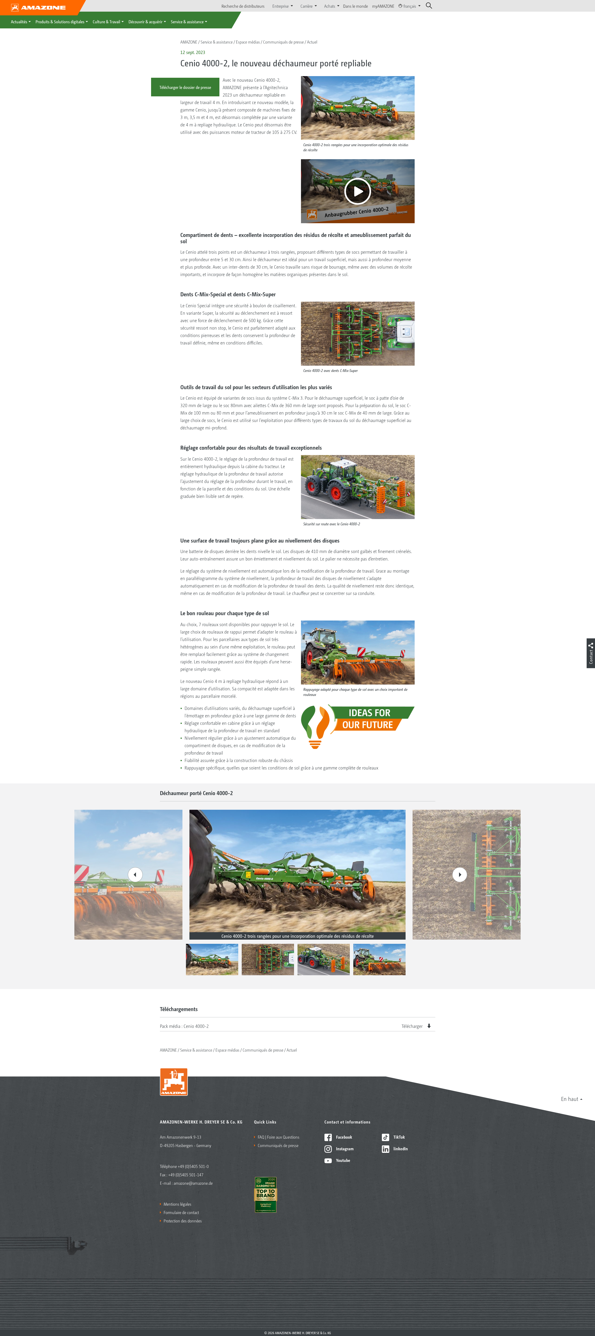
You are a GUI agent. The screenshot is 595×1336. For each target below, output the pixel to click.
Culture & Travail (106, 21)
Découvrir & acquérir (145, 21)
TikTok (399, 1137)
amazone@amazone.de (193, 1183)
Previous (135, 874)
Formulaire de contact (181, 1212)
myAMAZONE (383, 6)
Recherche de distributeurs (242, 6)
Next (459, 874)
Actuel (312, 42)
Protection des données (183, 1220)
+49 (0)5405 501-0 (193, 1166)
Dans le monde (355, 6)
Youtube (342, 1160)
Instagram (344, 1148)
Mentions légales (177, 1204)
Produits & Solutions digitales (60, 21)
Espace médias (248, 42)
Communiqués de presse (283, 42)
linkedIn (400, 1148)
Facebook (343, 1137)
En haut (569, 1098)
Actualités (19, 21)
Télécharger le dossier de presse (185, 87)
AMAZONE (188, 42)
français (409, 6)
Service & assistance (187, 21)
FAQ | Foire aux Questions (278, 1137)
